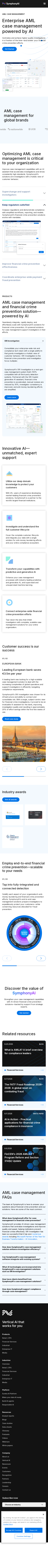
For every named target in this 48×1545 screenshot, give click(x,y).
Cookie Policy (8, 1524)
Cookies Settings (24, 1536)
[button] (41, 766)
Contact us (6, 1487)
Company (6, 1450)
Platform (5, 1387)
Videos (5, 1435)
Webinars (6, 1439)
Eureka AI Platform (9, 1391)
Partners (5, 1476)
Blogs (4, 1417)
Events (4, 1465)
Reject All (33, 1530)
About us (5, 1454)
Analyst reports (8, 1413)
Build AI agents (8, 1398)
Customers (6, 1469)
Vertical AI (6, 1457)
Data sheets (7, 1424)
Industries (6, 1357)
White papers (7, 1443)
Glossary (5, 1428)
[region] (23, 1527)
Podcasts (5, 1431)
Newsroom (6, 1461)
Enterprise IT (7, 1346)
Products (6, 1331)
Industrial (6, 1343)
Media (4, 1350)
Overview (6, 1361)
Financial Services (9, 1339)
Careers (5, 1483)
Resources (6, 1409)
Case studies (7, 1420)
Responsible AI (8, 1402)
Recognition (7, 1472)
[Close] (43, 1514)
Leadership (6, 1480)
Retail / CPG (6, 1335)
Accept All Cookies (13, 1530)
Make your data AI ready (11, 1394)
